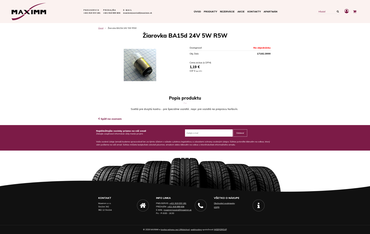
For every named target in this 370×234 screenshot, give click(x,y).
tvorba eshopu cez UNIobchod (175, 229)
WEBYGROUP (220, 229)
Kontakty (254, 11)
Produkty (210, 11)
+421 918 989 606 (111, 13)
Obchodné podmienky (224, 203)
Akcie (241, 11)
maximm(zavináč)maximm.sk (137, 13)
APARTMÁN (270, 11)
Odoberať (240, 133)
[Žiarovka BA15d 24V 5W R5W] (140, 65)
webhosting (196, 229)
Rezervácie (227, 11)
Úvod (197, 11)
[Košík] (354, 11)
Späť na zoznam (110, 118)
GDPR (216, 207)
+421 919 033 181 (92, 13)
